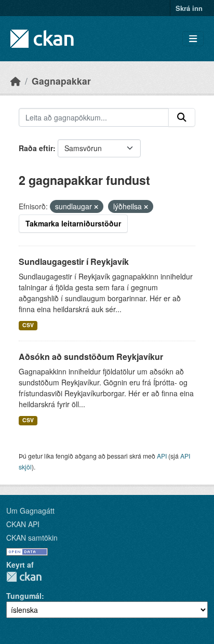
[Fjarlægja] (96, 207)
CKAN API (22, 524)
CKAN (24, 576)
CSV (28, 325)
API (162, 455)
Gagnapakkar (61, 80)
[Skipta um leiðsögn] (193, 38)
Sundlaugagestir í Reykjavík (74, 261)
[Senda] (181, 117)
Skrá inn (189, 8)
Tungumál (24, 596)
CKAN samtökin (32, 537)
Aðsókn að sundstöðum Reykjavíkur (91, 357)
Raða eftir (36, 148)
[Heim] (15, 80)
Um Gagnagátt (30, 510)
